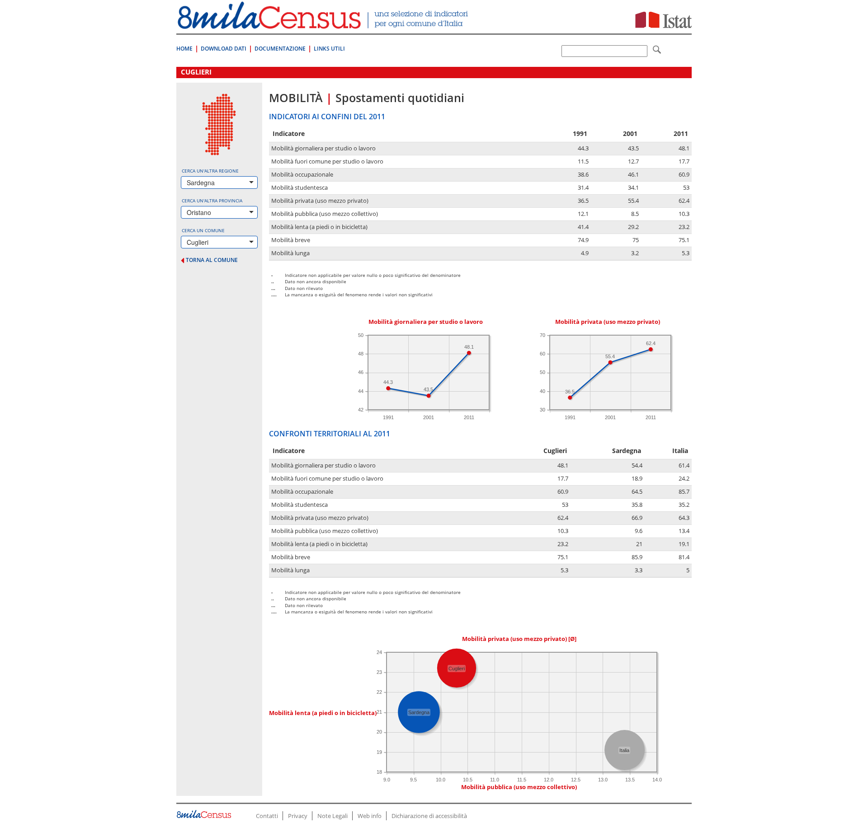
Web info (370, 816)
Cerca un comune (203, 230)
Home (184, 48)
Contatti (267, 816)
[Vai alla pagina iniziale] (324, 24)
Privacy (297, 816)
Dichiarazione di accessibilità (429, 816)
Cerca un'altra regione (210, 171)
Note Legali (332, 816)
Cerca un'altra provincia (212, 200)
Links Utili (329, 48)
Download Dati (223, 48)
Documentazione (280, 48)
